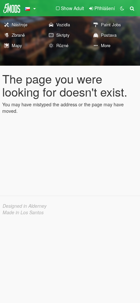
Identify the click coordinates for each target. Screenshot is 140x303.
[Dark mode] (122, 8)
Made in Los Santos (23, 212)
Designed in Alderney (25, 206)
